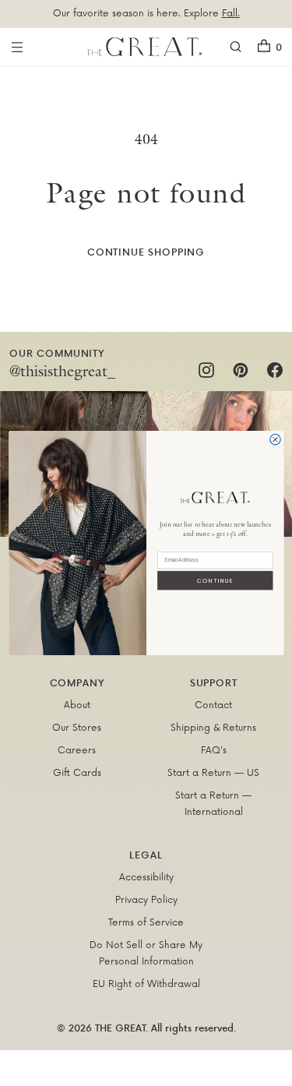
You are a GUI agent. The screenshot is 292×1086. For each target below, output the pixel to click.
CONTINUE (215, 580)
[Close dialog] (274, 439)
